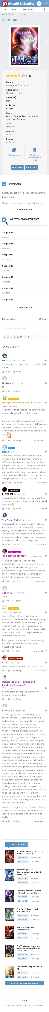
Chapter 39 (22, 934)
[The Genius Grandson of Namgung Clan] (9, 914)
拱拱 (8, 100)
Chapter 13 (7, 299)
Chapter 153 (22, 897)
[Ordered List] (14, 337)
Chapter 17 (7, 254)
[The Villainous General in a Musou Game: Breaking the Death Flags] (9, 951)
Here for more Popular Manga (24, 983)
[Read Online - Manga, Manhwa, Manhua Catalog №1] (18, 3)
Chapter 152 (22, 901)
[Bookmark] (34, 150)
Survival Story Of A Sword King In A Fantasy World (30, 852)
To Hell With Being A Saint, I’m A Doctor (29, 967)
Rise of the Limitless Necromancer (25, 928)
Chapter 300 (23, 862)
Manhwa (11, 119)
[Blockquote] (21, 337)
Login (44, 319)
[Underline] (11, 337)
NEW (14, 9)
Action (12, 14)
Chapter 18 (7, 243)
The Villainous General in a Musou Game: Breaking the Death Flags (28, 948)
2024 (8, 134)
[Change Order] (7, 223)
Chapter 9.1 (22, 954)
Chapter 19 (7, 232)
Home (4, 14)
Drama (17, 116)
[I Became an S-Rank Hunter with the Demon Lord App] (9, 895)
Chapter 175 (22, 973)
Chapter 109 (22, 878)
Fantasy (26, 116)
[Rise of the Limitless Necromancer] (9, 932)
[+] (24, 337)
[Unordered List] (17, 337)
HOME (24, 1000)
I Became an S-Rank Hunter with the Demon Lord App (29, 891)
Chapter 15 (7, 277)
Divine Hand (22, 14)
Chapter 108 (22, 882)
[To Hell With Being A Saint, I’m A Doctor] (9, 971)
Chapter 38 (22, 938)
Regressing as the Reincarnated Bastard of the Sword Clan (29, 872)
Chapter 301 (22, 857)
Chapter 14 (7, 288)
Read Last (31, 167)
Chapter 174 (22, 977)
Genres (26, 9)
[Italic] (8, 337)
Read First (17, 167)
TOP (4, 9)
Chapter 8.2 (22, 959)
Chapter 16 (7, 266)
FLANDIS (9, 108)
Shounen (21, 119)
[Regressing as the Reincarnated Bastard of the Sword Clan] (9, 875)
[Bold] (4, 337)
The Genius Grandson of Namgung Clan (27, 910)
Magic (35, 116)
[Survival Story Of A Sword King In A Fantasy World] (9, 856)
